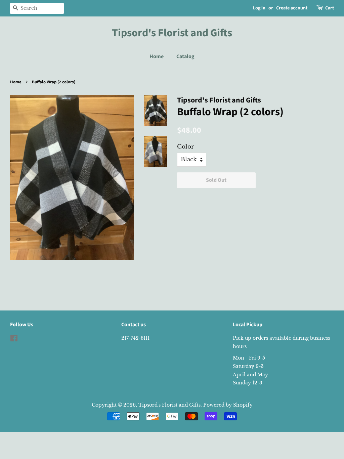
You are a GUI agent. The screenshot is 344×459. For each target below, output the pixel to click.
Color (185, 146)
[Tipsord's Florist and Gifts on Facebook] (14, 339)
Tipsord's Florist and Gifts (172, 33)
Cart (329, 8)
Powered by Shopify (228, 405)
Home (156, 56)
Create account (291, 8)
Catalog (185, 56)
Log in (259, 8)
